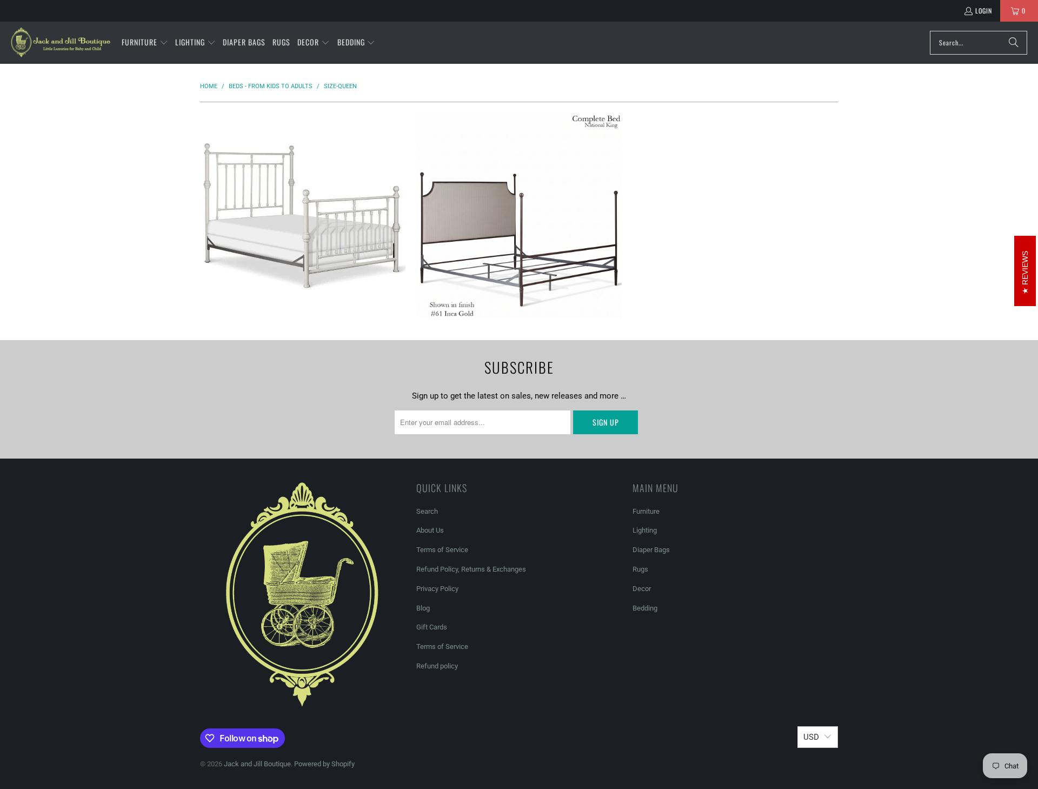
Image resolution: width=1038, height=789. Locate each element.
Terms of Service (442, 550)
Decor (642, 589)
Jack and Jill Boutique (257, 764)
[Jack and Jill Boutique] (61, 42)
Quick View (302, 258)
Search (427, 511)
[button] (145, 42)
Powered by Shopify (324, 764)
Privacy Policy (437, 589)
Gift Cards (431, 627)
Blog (423, 608)
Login (983, 10)
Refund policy (437, 666)
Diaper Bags (651, 550)
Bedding (645, 608)
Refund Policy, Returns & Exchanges (471, 569)
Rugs (640, 569)
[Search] (1013, 43)
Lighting (645, 530)
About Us (430, 530)
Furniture (646, 511)
